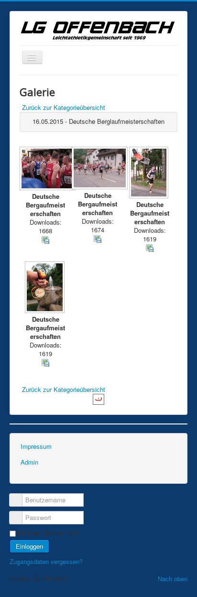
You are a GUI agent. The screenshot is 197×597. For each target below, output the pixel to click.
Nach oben (172, 578)
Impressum (36, 446)
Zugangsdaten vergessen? (46, 561)
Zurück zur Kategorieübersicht (63, 107)
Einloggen (29, 546)
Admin (29, 462)
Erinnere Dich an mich (47, 533)
